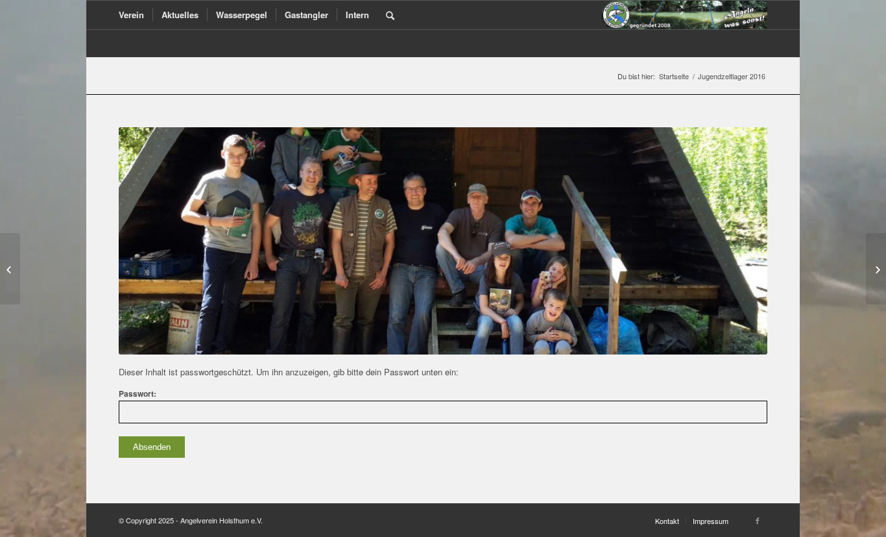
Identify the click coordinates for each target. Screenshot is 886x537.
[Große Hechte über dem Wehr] (876, 269)
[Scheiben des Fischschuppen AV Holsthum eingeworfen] (10, 269)
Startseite (674, 76)
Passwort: (137, 393)
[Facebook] (757, 520)
